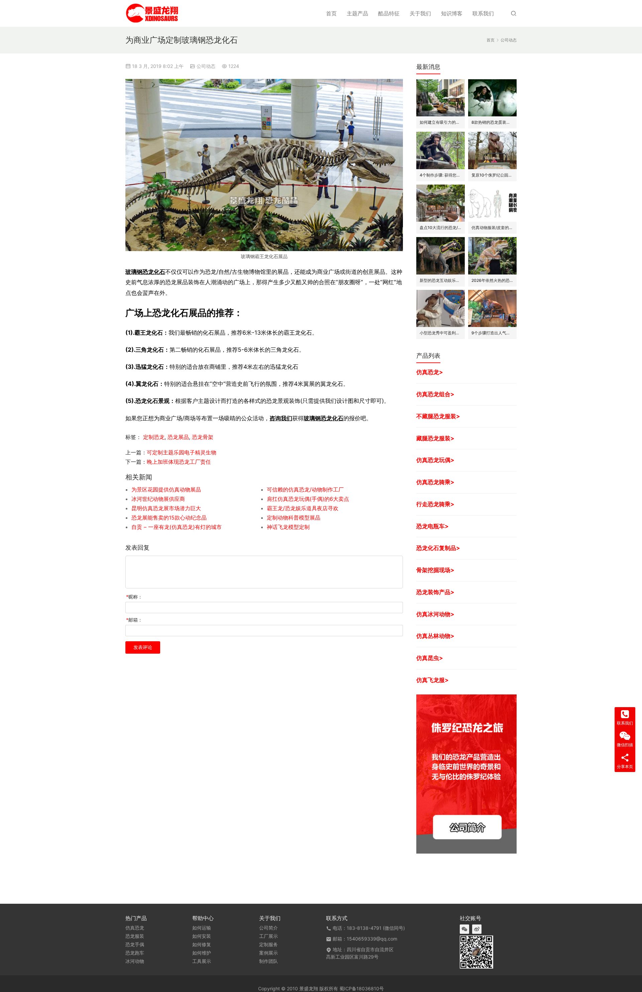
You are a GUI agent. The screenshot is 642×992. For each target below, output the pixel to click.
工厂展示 (268, 936)
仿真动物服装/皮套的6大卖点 (492, 227)
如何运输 (201, 927)
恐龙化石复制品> (438, 547)
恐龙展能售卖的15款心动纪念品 (169, 517)
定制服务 (268, 944)
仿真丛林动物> (435, 635)
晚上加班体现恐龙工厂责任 (179, 461)
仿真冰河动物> (435, 614)
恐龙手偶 (134, 944)
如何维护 (201, 953)
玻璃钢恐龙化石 (145, 271)
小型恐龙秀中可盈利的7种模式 (440, 332)
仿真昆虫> (429, 657)
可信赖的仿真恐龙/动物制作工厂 (305, 489)
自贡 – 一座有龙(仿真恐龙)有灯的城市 (176, 527)
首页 (331, 13)
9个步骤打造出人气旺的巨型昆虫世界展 (492, 332)
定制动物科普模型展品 (293, 517)
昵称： (134, 596)
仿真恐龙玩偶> (435, 459)
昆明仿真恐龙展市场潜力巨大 (166, 508)
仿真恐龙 (134, 927)
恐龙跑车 (134, 953)
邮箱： (134, 620)
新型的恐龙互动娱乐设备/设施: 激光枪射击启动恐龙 (440, 280)
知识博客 (451, 13)
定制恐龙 (154, 437)
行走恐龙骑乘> (435, 504)
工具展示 (201, 961)
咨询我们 (281, 418)
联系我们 (483, 13)
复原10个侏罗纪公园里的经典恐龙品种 (492, 175)
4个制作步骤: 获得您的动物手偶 (440, 175)
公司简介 (268, 927)
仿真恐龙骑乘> (435, 481)
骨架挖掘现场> (435, 569)
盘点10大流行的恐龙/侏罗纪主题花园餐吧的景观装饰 (440, 227)
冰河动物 (134, 961)
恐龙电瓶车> (432, 526)
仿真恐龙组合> (435, 394)
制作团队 (268, 961)
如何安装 (201, 936)
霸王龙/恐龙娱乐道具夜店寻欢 (302, 508)
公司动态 (206, 66)
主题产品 (357, 13)
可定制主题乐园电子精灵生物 (181, 452)
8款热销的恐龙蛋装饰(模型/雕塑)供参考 (492, 122)
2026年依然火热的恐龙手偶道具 (492, 280)
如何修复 (201, 944)
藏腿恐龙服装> (435, 438)
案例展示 (268, 953)
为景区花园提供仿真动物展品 (166, 489)
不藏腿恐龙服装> (438, 416)
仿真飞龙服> (432, 679)
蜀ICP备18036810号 (361, 988)
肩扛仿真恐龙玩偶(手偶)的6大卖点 (308, 498)
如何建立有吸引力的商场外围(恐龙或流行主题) (440, 122)
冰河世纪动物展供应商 (158, 498)
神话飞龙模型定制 (288, 527)
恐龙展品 (178, 437)
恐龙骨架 (202, 437)
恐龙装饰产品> (435, 591)
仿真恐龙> (429, 371)
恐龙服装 (134, 936)
